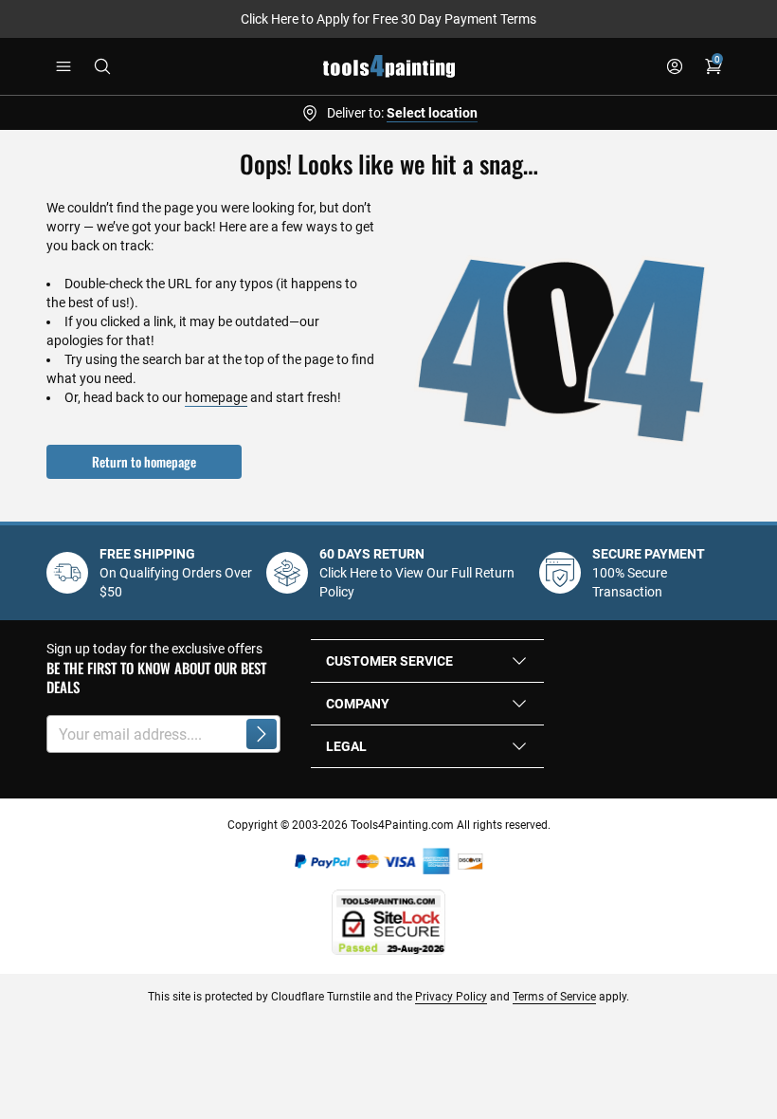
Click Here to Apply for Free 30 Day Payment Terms (388, 19)
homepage (216, 397)
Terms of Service (554, 996)
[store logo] (389, 66)
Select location (432, 112)
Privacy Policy (451, 996)
